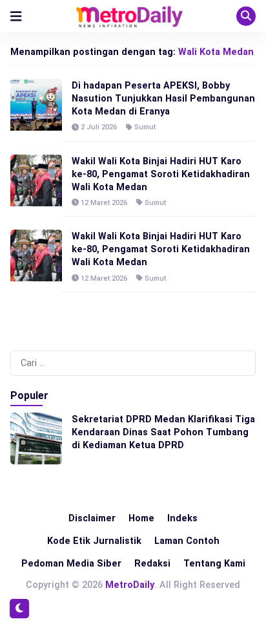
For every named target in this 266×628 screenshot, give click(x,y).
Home (141, 518)
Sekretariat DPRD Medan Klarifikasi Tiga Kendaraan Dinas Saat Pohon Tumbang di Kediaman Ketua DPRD (163, 432)
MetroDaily (129, 584)
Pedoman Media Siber (71, 563)
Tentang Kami (214, 563)
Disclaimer (92, 518)
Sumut (145, 127)
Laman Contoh (187, 541)
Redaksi (152, 563)
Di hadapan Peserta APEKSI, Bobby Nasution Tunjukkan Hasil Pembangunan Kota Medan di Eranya (163, 98)
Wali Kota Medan (216, 52)
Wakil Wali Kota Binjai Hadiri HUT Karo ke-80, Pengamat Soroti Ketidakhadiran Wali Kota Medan (161, 174)
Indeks (182, 518)
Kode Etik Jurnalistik (94, 541)
